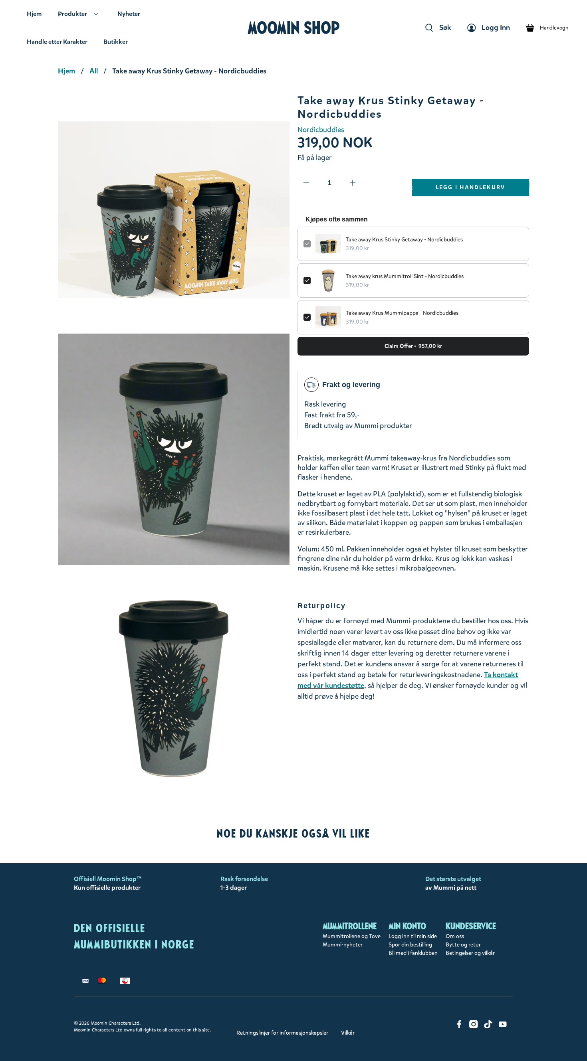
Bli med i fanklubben (413, 953)
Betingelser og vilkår (470, 953)
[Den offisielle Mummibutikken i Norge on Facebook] (459, 1026)
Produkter (72, 14)
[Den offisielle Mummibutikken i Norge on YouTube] (502, 1026)
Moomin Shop (294, 28)
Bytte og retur (463, 944)
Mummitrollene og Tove (352, 936)
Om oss (455, 936)
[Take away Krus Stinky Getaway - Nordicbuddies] (174, 210)
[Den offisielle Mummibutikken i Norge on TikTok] (488, 1026)
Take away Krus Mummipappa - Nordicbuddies (402, 313)
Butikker (115, 42)
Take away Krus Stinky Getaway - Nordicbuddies (404, 239)
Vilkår (348, 1033)
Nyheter (128, 14)
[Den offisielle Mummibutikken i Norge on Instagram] (473, 1026)
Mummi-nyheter (343, 944)
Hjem (34, 14)
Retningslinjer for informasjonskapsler (282, 1033)
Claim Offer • (413, 346)
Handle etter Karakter (57, 42)
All (93, 71)
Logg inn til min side (413, 936)
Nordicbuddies (320, 129)
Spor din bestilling (410, 944)
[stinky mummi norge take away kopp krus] (174, 449)
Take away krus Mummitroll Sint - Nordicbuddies (405, 276)
